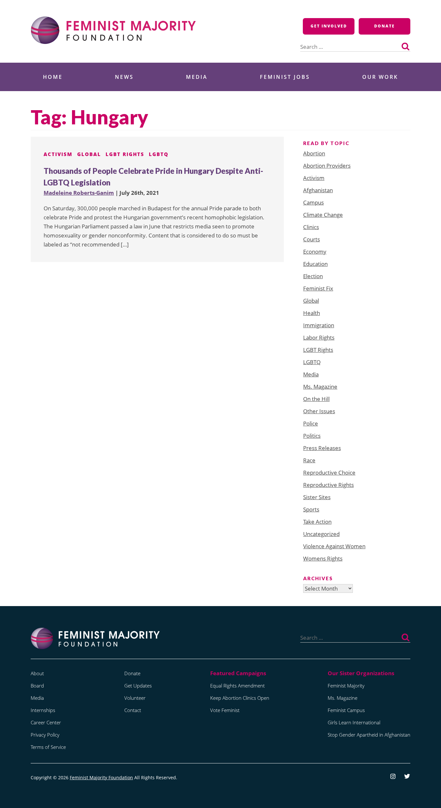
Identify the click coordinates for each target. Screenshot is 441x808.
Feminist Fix (318, 288)
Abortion (314, 153)
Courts (311, 239)
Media (197, 76)
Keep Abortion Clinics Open (239, 698)
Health (311, 313)
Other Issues (319, 411)
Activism (58, 154)
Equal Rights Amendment (237, 685)
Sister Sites (317, 497)
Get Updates (138, 685)
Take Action (317, 521)
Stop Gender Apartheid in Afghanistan (369, 734)
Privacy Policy (45, 734)
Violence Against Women (334, 546)
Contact (132, 710)
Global (89, 154)
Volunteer (135, 698)
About (37, 673)
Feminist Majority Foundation (101, 777)
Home (53, 76)
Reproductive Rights (328, 484)
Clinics (311, 227)
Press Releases (322, 448)
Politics (312, 435)
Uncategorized (321, 534)
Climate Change (323, 214)
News (124, 76)
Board (37, 685)
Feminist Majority (346, 685)
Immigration (318, 325)
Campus (313, 202)
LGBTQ (159, 154)
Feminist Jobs (285, 76)
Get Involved (329, 26)
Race (309, 460)
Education (315, 264)
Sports (311, 509)
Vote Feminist (225, 710)
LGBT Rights (125, 154)
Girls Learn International (354, 722)
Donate (384, 26)
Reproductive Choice (329, 472)
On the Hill (316, 399)
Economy (314, 251)
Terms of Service (48, 747)
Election (313, 276)
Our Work (380, 76)
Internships (43, 710)
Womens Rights (323, 558)
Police (310, 423)
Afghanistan (318, 190)
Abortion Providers (327, 165)
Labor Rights (318, 337)
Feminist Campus (346, 710)
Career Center (46, 722)
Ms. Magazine (320, 386)
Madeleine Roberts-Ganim (79, 192)
